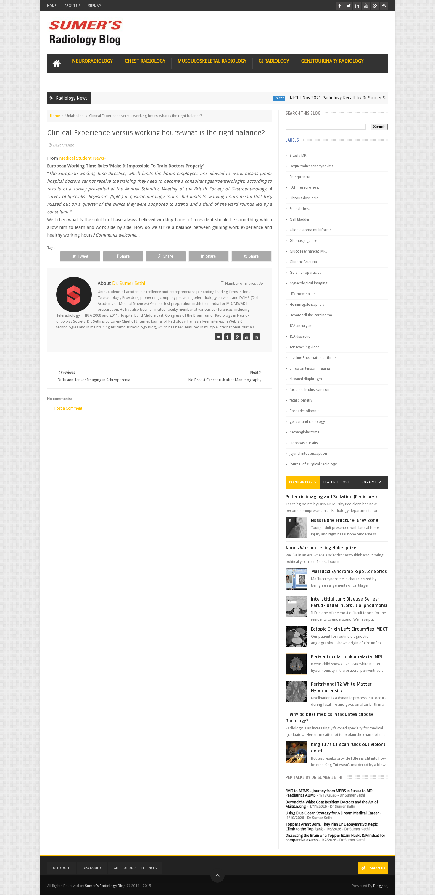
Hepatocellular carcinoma (311, 315)
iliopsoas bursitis (304, 443)
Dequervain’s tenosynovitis (311, 166)
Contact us (375, 868)
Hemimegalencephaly (307, 304)
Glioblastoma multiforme (310, 230)
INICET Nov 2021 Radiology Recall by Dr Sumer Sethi (324, 98)
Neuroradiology (92, 61)
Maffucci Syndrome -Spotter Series (349, 571)
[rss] (384, 6)
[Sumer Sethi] (218, 336)
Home (52, 6)
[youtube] (366, 6)
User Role (61, 868)
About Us (72, 6)
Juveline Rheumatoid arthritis (313, 358)
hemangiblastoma (305, 432)
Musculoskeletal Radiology (212, 61)
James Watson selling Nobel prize (321, 548)
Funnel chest (300, 209)
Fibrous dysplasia (304, 198)
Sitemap (94, 6)
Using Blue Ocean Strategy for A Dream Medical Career (332, 813)
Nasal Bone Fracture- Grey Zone (344, 520)
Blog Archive (371, 482)
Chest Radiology (145, 61)
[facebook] (340, 6)
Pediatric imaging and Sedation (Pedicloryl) (331, 496)
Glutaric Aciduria (303, 262)
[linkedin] (357, 6)
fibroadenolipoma (305, 411)
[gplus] (375, 6)
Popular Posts (302, 482)
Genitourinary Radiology (332, 61)
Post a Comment (68, 408)
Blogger (380, 885)
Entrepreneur (300, 177)
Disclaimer (92, 868)
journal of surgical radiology (313, 464)
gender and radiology (307, 422)
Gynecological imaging (308, 283)
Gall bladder (300, 219)
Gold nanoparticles (305, 273)
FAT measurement (304, 187)
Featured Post (336, 482)
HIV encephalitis (302, 294)
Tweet (83, 256)
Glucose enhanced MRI (308, 251)
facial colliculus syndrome (311, 390)
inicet (263, 98)
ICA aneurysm (301, 326)
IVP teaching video (305, 347)
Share (125, 256)
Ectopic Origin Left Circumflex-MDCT (349, 629)
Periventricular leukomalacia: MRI (346, 656)
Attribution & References (135, 868)
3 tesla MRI (298, 155)
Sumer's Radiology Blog (105, 885)
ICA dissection (301, 336)
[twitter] (348, 6)
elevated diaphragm (306, 379)
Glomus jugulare (303, 241)
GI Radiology (274, 61)
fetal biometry (301, 400)
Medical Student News (81, 158)
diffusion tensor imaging (310, 368)
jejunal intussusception (308, 453)
